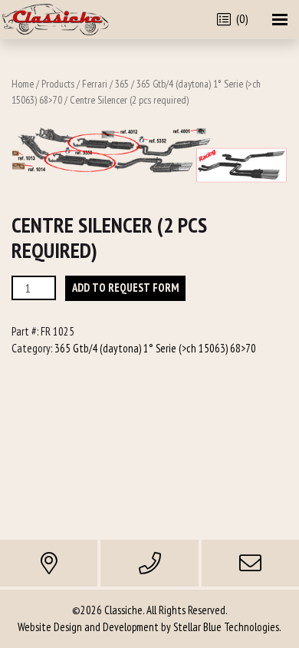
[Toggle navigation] (280, 19)
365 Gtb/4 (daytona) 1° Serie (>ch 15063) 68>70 (155, 348)
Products (57, 84)
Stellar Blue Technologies (226, 627)
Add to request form (125, 287)
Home (23, 84)
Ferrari (94, 84)
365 (122, 84)
